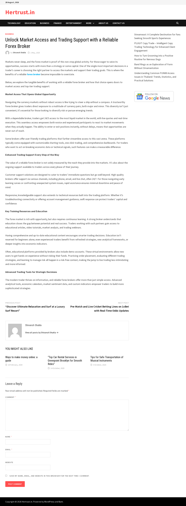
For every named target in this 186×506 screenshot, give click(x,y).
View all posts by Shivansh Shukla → (41, 332)
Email (8, 449)
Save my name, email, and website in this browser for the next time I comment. (49, 476)
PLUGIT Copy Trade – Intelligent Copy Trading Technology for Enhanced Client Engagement (154, 47)
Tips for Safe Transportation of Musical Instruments (106, 359)
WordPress (49, 501)
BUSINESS (44, 23)
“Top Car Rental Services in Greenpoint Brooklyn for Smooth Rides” (65, 361)
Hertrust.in (20, 12)
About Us (103, 23)
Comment (10, 397)
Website (9, 462)
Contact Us (119, 23)
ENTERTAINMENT (74, 23)
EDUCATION (30, 23)
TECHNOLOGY (13, 23)
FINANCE (58, 23)
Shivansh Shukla (19, 52)
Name (8, 436)
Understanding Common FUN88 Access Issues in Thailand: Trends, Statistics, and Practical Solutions (155, 76)
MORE (88, 23)
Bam (61, 501)
